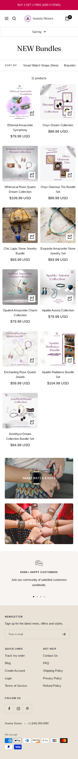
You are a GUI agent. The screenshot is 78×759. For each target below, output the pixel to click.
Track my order (15, 655)
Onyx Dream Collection (58, 125)
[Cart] (67, 18)
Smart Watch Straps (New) (40, 65)
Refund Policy (52, 685)
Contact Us (50, 655)
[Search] (14, 18)
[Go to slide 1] (33, 596)
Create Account (15, 670)
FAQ (46, 663)
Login (8, 678)
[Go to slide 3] (40, 596)
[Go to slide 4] (44, 596)
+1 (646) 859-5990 (38, 723)
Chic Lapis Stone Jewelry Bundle (20, 251)
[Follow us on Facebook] (9, 708)
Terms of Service (16, 685)
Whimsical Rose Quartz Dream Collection (20, 189)
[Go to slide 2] (37, 596)
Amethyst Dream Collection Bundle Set (20, 436)
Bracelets (70, 65)
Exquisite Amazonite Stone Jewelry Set (57, 251)
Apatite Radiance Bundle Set (58, 374)
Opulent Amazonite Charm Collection (20, 313)
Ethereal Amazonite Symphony (20, 127)
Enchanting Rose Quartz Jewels (20, 374)
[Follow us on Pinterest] (27, 708)
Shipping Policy (53, 670)
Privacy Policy (52, 678)
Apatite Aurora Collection (58, 310)
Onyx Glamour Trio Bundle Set (58, 189)
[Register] (64, 634)
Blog (8, 663)
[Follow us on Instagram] (18, 708)
